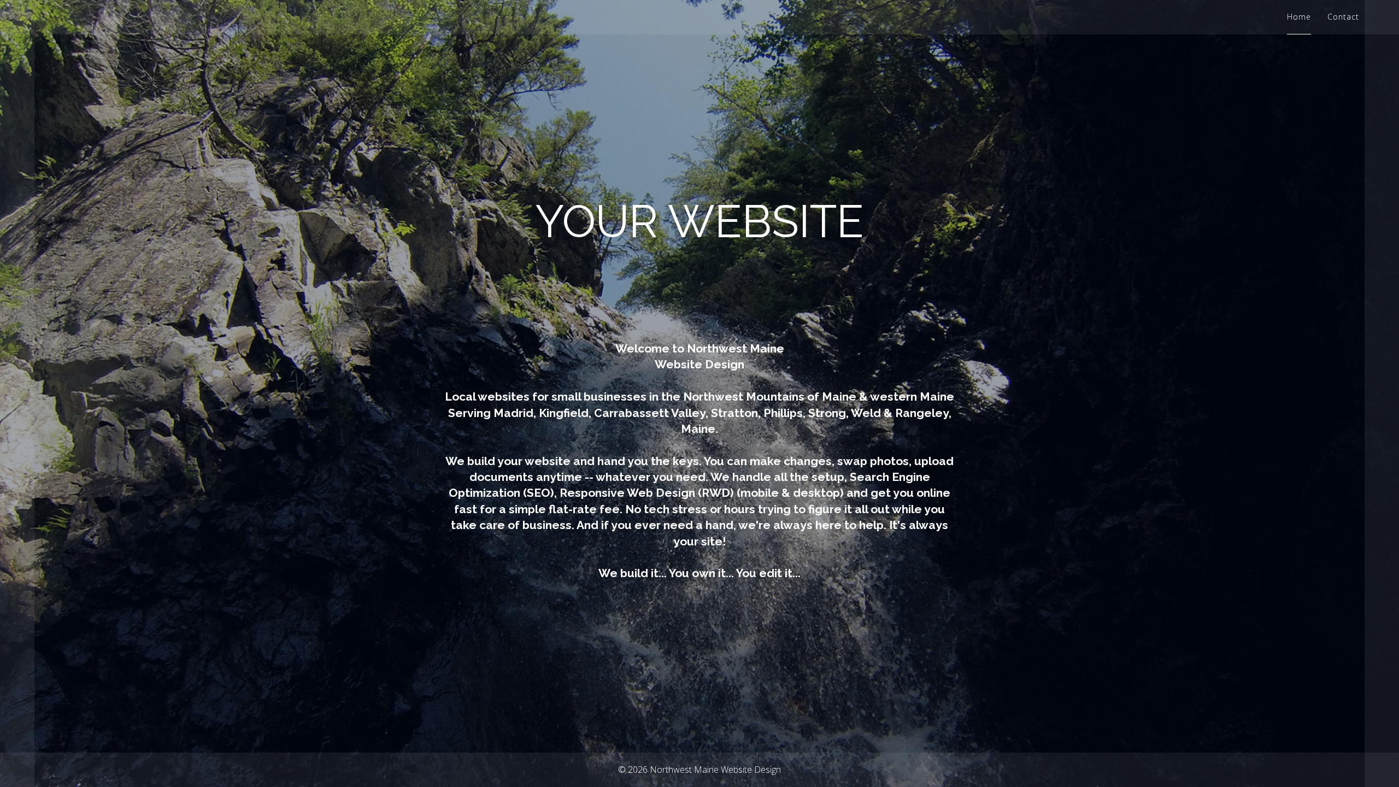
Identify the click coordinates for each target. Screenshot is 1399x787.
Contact (1343, 16)
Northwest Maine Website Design (715, 769)
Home (1299, 16)
